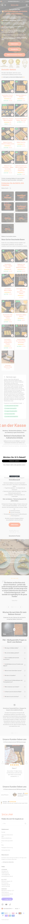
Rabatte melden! (14, 460)
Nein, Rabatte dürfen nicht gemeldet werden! (14, 464)
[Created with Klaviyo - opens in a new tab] (14, 476)
